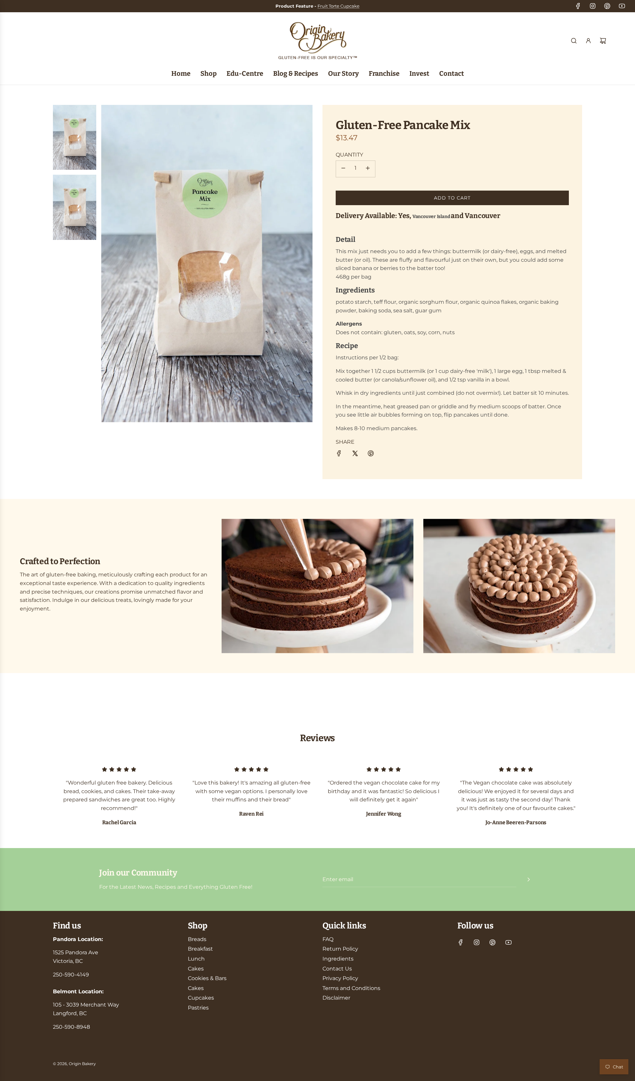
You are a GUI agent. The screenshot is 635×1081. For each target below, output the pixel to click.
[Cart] (603, 40)
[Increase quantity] (367, 169)
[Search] (574, 40)
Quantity (349, 154)
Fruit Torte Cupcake (339, 6)
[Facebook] (578, 6)
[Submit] (528, 879)
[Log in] (588, 40)
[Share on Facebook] (339, 454)
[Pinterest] (607, 6)
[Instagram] (592, 6)
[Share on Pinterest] (370, 454)
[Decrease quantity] (343, 169)
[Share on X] (355, 454)
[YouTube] (621, 6)
